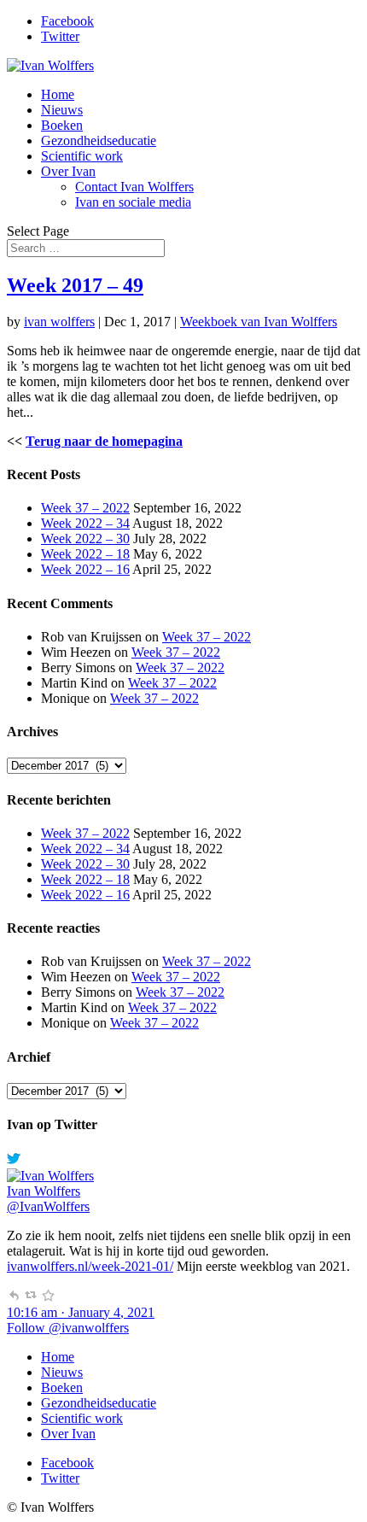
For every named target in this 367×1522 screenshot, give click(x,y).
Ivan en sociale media (133, 202)
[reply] (13, 1297)
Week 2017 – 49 (75, 285)
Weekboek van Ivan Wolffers (258, 321)
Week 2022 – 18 (85, 554)
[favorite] (48, 1297)
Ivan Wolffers (43, 1191)
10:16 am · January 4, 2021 (80, 1312)
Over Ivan (68, 171)
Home (57, 94)
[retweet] (31, 1297)
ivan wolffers (59, 321)
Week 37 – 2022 (85, 508)
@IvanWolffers (48, 1206)
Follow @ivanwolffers (68, 1327)
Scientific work (82, 156)
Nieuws (62, 109)
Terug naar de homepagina (104, 441)
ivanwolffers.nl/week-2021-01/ (90, 1266)
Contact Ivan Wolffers (134, 186)
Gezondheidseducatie (98, 140)
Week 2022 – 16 (85, 569)
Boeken (62, 125)
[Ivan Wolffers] (50, 1175)
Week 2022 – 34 (85, 523)
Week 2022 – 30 (85, 538)
